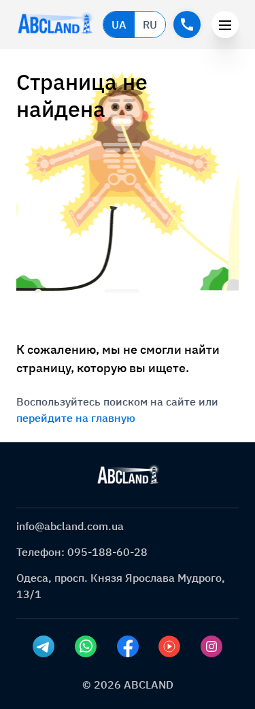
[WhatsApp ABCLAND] (86, 646)
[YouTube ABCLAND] (169, 646)
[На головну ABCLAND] (55, 24)
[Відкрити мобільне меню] (225, 24)
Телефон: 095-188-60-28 (82, 552)
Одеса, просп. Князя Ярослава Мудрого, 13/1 (120, 586)
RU (150, 24)
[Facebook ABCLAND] (128, 646)
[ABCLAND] (127, 475)
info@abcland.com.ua (70, 526)
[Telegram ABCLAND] (43, 646)
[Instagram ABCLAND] (211, 646)
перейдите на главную (75, 418)
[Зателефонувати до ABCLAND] (187, 24)
